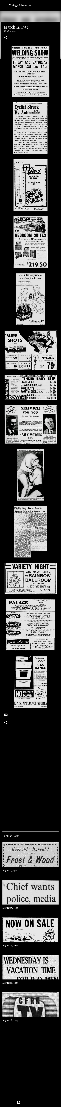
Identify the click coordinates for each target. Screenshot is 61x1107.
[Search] (56, 5)
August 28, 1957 (10, 1020)
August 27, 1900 (10, 870)
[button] (6, 38)
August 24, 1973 (10, 945)
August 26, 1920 (10, 982)
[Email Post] (6, 716)
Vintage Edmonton (20, 5)
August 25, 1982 (10, 907)
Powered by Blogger (32, 1102)
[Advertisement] (30, 788)
